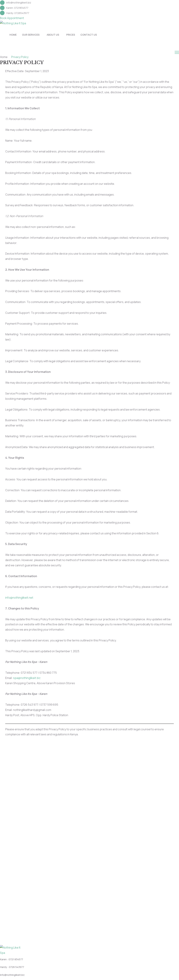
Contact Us (88, 34)
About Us (53, 34)
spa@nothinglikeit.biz (27, 678)
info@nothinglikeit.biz (18, 2)
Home (13, 34)
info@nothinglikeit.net (19, 597)
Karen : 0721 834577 (11, 959)
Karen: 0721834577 (17, 7)
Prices (70, 34)
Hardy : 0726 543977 (12, 967)
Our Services (31, 34)
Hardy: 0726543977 (17, 13)
